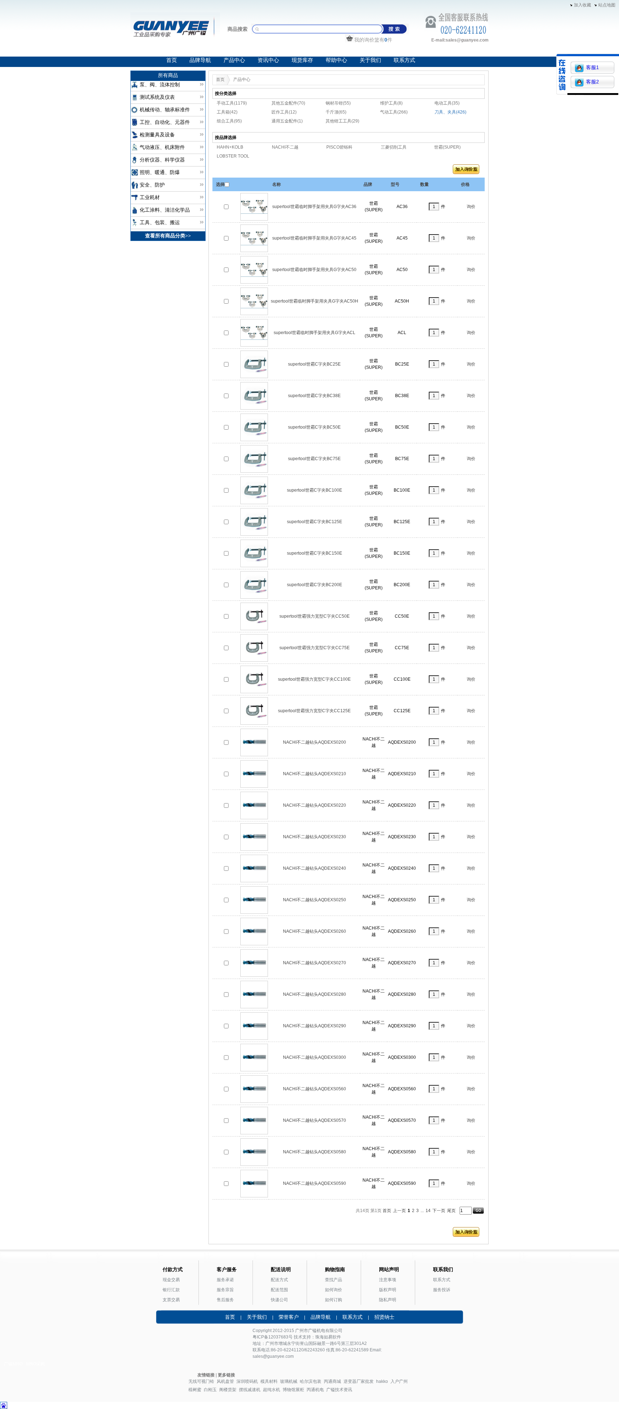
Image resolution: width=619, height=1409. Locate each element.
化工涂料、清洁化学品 (165, 210)
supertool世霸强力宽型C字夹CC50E (314, 616)
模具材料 (269, 1381)
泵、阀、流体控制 (160, 84)
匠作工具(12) (284, 112)
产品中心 (234, 60)
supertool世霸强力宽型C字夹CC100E (314, 679)
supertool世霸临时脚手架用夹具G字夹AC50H (314, 301)
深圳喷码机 (247, 1381)
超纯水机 (271, 1389)
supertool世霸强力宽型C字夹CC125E (314, 710)
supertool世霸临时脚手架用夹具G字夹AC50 (314, 269)
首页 (171, 60)
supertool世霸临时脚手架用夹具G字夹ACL (314, 332)
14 (428, 1210)
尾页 (451, 1210)
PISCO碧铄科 (339, 147)
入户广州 (399, 1381)
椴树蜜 (194, 1389)
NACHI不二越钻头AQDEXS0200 (314, 742)
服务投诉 (441, 1289)
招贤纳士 (384, 1317)
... (422, 1210)
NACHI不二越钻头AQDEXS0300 (314, 1057)
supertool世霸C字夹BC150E (314, 553)
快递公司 (279, 1299)
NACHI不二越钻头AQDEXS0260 (314, 931)
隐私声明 (387, 1299)
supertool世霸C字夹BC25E (314, 364)
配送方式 (279, 1279)
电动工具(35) (447, 103)
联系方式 (404, 60)
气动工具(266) (394, 112)
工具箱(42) (227, 112)
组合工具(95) (229, 121)
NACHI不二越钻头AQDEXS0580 (314, 1151)
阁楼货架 (227, 1389)
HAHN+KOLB (230, 147)
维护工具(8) (391, 103)
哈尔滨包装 (310, 1381)
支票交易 (171, 1299)
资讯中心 (268, 60)
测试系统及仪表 (157, 97)
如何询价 (333, 1289)
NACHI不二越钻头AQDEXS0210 (314, 773)
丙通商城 (332, 1381)
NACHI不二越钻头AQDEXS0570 (314, 1120)
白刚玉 (210, 1389)
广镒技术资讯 (339, 1389)
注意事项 (387, 1279)
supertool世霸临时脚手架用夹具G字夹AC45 (314, 238)
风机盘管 (225, 1381)
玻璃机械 (288, 1381)
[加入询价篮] (466, 170)
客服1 (592, 67)
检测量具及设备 (157, 134)
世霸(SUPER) (447, 147)
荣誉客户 (289, 1317)
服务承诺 (225, 1279)
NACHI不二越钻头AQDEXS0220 (314, 805)
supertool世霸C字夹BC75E (314, 458)
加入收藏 (582, 5)
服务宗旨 (225, 1289)
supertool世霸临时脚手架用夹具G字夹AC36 (314, 206)
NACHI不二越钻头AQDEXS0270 (314, 962)
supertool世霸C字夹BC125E (314, 521)
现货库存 (302, 60)
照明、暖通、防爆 (160, 172)
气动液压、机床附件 (162, 147)
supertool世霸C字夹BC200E (314, 584)
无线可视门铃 (201, 1381)
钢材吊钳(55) (338, 103)
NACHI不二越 (285, 147)
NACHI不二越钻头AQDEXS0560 (314, 1088)
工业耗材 (150, 197)
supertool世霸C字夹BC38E (314, 395)
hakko (382, 1381)
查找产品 (333, 1279)
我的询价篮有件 (373, 40)
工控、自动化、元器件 (165, 122)
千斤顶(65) (336, 112)
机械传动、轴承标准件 (165, 109)
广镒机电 (316, 1330)
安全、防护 (152, 185)
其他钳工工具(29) (342, 121)
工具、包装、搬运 (160, 222)
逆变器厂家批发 (359, 1381)
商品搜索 (237, 29)
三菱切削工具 (394, 147)
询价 (471, 206)
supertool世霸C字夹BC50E (314, 427)
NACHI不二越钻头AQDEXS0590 (314, 1183)
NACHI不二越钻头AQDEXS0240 (314, 868)
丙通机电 (315, 1389)
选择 (220, 184)
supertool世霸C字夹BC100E (314, 490)
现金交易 (171, 1279)
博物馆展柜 (293, 1389)
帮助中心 (336, 60)
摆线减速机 (249, 1389)
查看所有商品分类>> (168, 235)
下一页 (438, 1210)
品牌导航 (200, 60)
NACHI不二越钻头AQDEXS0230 (314, 836)
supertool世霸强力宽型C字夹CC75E (314, 647)
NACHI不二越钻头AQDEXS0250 (314, 899)
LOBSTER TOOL (233, 156)
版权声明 (387, 1289)
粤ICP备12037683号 (273, 1337)
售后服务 (225, 1299)
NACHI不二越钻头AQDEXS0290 (314, 1025)
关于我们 (370, 60)
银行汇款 (171, 1289)
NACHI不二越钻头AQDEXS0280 (314, 994)
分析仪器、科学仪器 (162, 160)
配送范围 (279, 1289)
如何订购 (333, 1299)
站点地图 (606, 5)
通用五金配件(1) (287, 121)
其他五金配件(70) (288, 103)
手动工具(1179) (232, 103)
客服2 (592, 82)
